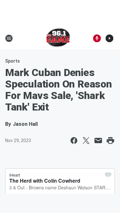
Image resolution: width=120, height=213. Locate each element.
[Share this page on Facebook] (73, 140)
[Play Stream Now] (109, 38)
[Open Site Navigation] (9, 38)
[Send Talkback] (97, 38)
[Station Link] (58, 38)
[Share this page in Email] (98, 140)
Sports (12, 61)
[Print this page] (110, 140)
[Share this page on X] (86, 140)
